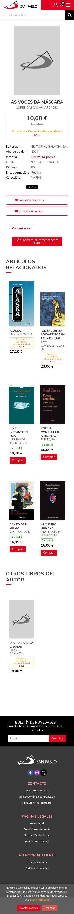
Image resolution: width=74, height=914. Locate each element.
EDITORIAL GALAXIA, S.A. (49, 147)
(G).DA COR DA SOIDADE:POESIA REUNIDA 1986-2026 (53, 336)
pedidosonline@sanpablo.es (37, 797)
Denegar (50, 908)
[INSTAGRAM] (37, 773)
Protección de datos (37, 835)
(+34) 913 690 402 (37, 790)
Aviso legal (37, 823)
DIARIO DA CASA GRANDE (21, 645)
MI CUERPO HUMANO (48, 526)
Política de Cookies (37, 841)
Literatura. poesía (43, 157)
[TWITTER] (44, 773)
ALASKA (15, 331)
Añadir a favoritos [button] (31, 200)
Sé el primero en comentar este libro (37, 241)
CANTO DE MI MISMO (19, 526)
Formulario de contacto (37, 803)
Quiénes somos (37, 862)
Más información (40, 900)
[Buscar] (69, 15)
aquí (37, 135)
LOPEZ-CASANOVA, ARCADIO (37, 108)
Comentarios (21, 228)
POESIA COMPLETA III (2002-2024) (50, 432)
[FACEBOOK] (30, 773)
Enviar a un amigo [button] (31, 211)
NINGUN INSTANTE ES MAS (19, 432)
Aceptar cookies (28, 908)
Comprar (17, 460)
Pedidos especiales (37, 868)
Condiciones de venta (37, 829)
